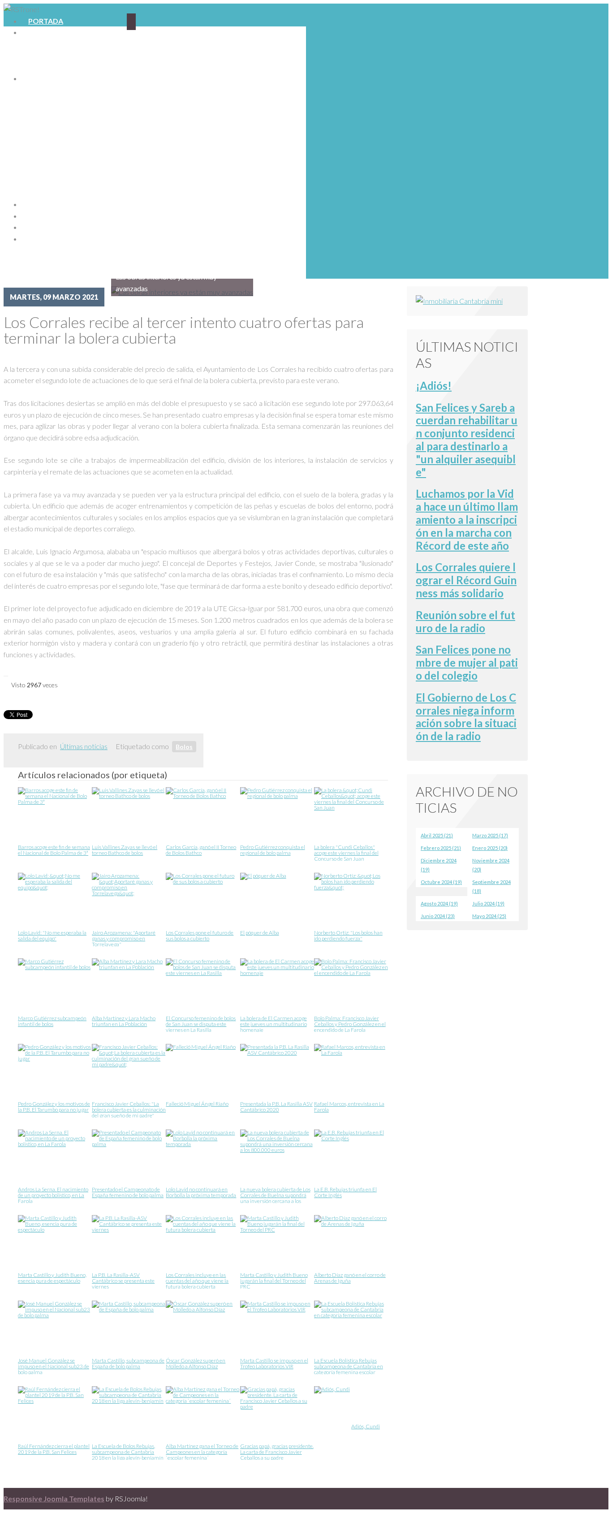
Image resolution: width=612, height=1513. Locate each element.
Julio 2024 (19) (488, 903)
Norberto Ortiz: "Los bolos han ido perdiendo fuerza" (348, 936)
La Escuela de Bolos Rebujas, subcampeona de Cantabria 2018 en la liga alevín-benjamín (128, 1451)
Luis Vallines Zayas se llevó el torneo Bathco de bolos (124, 850)
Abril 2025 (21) (437, 835)
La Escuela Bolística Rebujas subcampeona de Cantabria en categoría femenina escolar (348, 1366)
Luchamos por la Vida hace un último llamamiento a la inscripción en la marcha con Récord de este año (467, 519)
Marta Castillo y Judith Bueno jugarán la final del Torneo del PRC (274, 1280)
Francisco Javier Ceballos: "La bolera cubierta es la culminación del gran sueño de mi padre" (129, 1109)
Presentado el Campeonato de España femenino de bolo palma (128, 1192)
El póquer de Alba (259, 933)
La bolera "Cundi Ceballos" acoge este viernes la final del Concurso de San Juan (346, 852)
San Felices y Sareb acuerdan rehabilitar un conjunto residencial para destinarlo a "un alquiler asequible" (466, 439)
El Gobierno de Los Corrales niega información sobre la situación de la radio (466, 716)
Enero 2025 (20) (490, 848)
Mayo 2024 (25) (489, 916)
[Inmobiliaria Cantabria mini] (459, 301)
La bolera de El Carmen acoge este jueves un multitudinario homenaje (273, 1023)
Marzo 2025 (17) (490, 835)
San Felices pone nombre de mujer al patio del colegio (467, 662)
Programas (51, 78)
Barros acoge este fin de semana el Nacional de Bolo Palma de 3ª (54, 850)
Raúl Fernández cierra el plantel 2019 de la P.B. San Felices (54, 1449)
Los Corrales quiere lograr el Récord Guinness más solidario (466, 579)
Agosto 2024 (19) (439, 903)
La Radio (44, 32)
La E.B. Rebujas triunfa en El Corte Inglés (345, 1192)
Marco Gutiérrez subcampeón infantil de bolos (52, 1021)
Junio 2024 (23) (438, 916)
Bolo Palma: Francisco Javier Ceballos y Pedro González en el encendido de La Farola (350, 1023)
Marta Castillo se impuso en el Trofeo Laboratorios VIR (274, 1364)
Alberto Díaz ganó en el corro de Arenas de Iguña (350, 1278)
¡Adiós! (434, 385)
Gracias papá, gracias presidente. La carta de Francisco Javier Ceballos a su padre (277, 1451)
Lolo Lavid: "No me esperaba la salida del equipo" (52, 936)
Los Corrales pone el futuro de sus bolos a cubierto (199, 936)
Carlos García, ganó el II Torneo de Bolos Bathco (201, 850)
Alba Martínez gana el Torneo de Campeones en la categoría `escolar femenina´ (202, 1451)
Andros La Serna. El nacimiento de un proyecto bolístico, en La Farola (53, 1194)
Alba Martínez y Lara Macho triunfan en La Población (123, 1021)
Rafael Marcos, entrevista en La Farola (349, 1107)
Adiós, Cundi (365, 1426)
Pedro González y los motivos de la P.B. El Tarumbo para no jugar (54, 1107)
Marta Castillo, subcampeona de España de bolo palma (128, 1364)
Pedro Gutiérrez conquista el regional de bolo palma (272, 850)
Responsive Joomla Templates (54, 1498)
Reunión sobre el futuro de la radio (465, 621)
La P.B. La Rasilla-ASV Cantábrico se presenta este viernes (123, 1280)
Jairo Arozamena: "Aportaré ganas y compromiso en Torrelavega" (123, 938)
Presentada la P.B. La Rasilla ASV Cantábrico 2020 (276, 1107)
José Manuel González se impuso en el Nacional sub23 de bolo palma (53, 1366)
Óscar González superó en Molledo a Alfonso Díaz (195, 1364)
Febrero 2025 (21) (441, 848)
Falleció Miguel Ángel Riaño (197, 1104)
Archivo (44, 238)
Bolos (184, 746)
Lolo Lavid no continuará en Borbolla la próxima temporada (201, 1192)
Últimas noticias (84, 746)
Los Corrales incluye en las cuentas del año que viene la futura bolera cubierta (197, 1280)
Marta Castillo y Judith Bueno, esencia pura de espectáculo (52, 1278)
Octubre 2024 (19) (441, 882)
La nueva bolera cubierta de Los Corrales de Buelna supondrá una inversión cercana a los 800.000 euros (275, 1194)
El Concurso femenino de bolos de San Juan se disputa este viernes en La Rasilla (201, 1023)
